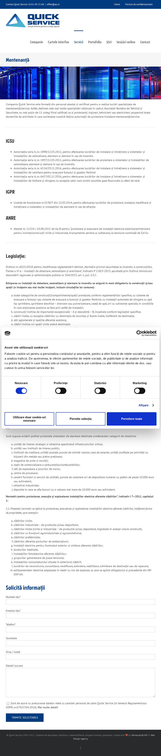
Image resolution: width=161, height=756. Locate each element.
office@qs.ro (53, 4)
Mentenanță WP (139, 735)
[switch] (60, 391)
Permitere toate (131, 418)
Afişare (144, 405)
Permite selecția (80, 418)
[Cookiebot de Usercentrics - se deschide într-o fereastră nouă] (139, 333)
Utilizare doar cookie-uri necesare (29, 419)
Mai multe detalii (48, 707)
